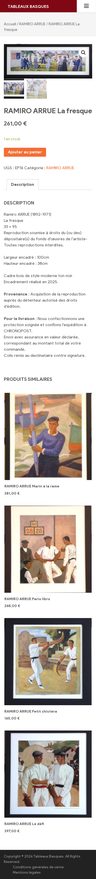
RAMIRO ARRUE (32, 24)
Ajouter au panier (25, 152)
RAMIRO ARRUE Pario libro (27, 599)
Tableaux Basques (28, 6)
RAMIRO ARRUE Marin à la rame (31, 486)
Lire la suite (48, 551)
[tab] (22, 184)
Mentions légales (27, 872)
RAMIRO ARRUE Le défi (24, 824)
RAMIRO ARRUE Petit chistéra (30, 711)
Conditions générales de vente (38, 867)
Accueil (10, 24)
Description (22, 184)
